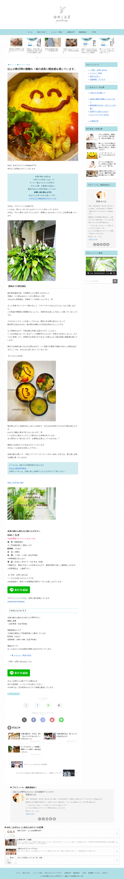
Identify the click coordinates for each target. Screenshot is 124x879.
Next (118, 46)
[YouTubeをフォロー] (52, 719)
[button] (59, 705)
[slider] (100, 273)
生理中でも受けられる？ (99, 112)
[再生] (88, 273)
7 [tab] (52, 58)
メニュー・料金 (96, 73)
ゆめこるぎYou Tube (15, 483)
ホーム (18, 873)
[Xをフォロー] (24, 719)
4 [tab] (43, 58)
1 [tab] (34, 58)
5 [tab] (46, 58)
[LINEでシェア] (48, 705)
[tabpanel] (16, 46)
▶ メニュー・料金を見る (21, 655)
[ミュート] (111, 273)
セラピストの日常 (14, 694)
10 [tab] (61, 58)
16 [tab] (78, 58)
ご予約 (84, 873)
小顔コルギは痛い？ (97, 93)
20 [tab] (90, 58)
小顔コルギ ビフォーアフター (53, 873)
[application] (101, 266)
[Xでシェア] (26, 705)
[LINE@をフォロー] (61, 719)
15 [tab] (75, 58)
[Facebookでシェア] (37, 705)
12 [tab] (66, 58)
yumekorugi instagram (16, 601)
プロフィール (93, 239)
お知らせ (105, 873)
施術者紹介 (76, 873)
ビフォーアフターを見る (99, 115)
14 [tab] (72, 58)
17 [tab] (81, 58)
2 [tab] (37, 58)
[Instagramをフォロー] (42, 719)
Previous (6, 46)
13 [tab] (69, 58)
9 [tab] (58, 58)
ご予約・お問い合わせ (98, 70)
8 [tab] (55, 58)
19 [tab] (87, 58)
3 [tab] (40, 58)
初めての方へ (95, 76)
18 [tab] (84, 58)
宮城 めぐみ (101, 201)
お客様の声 (94, 121)
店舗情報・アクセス (97, 79)
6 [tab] (49, 58)
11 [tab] (63, 58)
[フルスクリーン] (114, 273)
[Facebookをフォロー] (33, 719)
